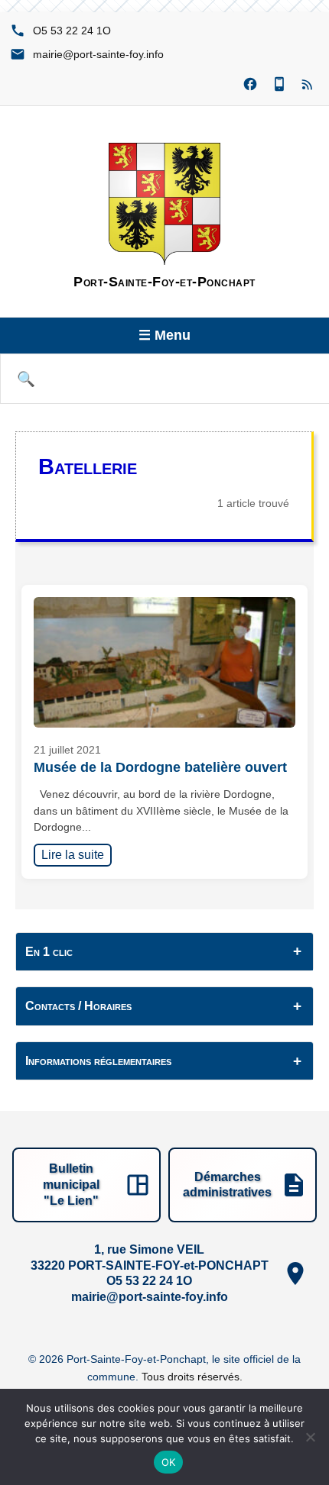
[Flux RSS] (308, 84)
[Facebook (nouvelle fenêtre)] (250, 84)
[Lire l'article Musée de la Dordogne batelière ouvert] (164, 662)
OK (168, 1462)
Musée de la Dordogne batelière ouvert (160, 767)
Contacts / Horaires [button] (78, 1005)
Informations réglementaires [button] (98, 1060)
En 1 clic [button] (49, 951)
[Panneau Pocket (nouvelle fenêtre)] (279, 84)
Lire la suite (76, 854)
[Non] (310, 1437)
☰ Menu (164, 335)
